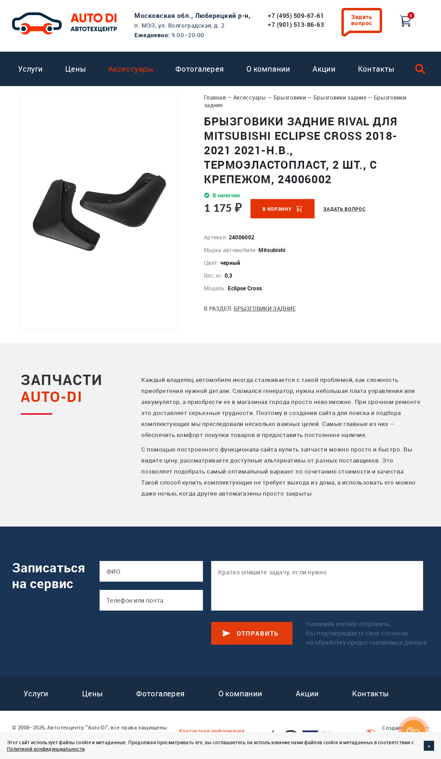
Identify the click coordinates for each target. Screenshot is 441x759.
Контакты (376, 69)
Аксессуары (130, 69)
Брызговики (290, 97)
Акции (324, 69)
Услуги (30, 69)
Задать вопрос (361, 20)
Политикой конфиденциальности (46, 749)
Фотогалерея (199, 69)
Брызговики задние (340, 97)
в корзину (277, 209)
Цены (75, 69)
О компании (268, 69)
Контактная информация (212, 730)
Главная (215, 97)
